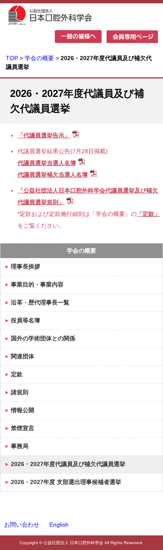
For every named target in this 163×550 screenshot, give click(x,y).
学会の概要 (40, 58)
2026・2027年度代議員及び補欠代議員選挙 (68, 464)
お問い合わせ (21, 524)
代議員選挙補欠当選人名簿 (53, 174)
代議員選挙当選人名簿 (47, 163)
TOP (12, 58)
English (59, 524)
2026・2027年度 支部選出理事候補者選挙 (66, 482)
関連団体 (22, 356)
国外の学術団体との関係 (43, 338)
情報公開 (22, 410)
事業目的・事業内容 (37, 284)
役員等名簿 (25, 320)
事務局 (19, 446)
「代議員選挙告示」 (44, 135)
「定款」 (148, 213)
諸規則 (19, 392)
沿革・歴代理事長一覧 (40, 302)
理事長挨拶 (25, 266)
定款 (17, 374)
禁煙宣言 (22, 428)
